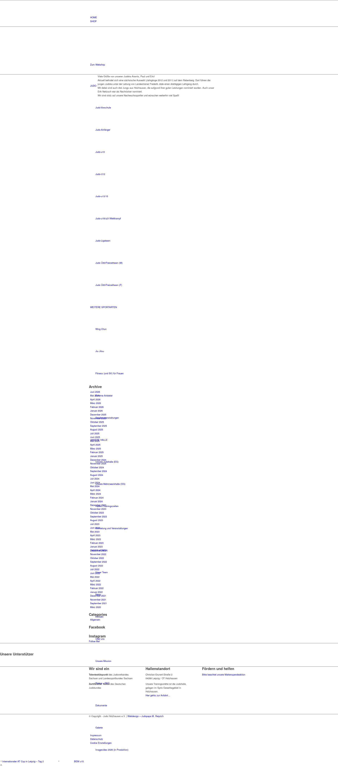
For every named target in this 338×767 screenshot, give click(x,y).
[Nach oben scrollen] (1, 765)
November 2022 (98, 554)
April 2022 (95, 580)
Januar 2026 (96, 410)
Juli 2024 (94, 478)
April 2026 (95, 399)
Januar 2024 (96, 501)
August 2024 (96, 475)
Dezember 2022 (98, 550)
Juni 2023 (95, 527)
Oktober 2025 (97, 422)
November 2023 (98, 509)
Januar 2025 (96, 456)
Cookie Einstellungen (101, 742)
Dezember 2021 (98, 595)
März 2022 (95, 584)
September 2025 (98, 425)
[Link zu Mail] (91, 10)
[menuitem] (169, 17)
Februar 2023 (97, 542)
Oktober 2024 (97, 467)
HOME (93, 17)
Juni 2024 (95, 482)
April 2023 (95, 535)
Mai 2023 (94, 531)
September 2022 (98, 561)
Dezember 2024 (98, 459)
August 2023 (96, 520)
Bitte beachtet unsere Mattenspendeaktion (223, 674)
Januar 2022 (96, 592)
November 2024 (98, 463)
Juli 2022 (94, 569)
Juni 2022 (95, 573)
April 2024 (95, 490)
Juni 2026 (95, 391)
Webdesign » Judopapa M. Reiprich (145, 716)
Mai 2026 (94, 395)
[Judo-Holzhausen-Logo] (115, 43)
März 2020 (95, 607)
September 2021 (98, 603)
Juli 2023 (94, 524)
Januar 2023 (96, 546)
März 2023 (95, 539)
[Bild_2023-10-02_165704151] (156, 347)
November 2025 (98, 418)
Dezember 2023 (98, 505)
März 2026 (95, 403)
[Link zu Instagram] (91, 6)
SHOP (93, 21)
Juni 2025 (95, 437)
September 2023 (98, 516)
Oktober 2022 (97, 558)
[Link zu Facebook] (91, 2)
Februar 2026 (97, 407)
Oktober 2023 (97, 512)
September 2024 (98, 471)
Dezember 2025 (98, 414)
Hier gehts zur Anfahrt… (158, 695)
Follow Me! (94, 641)
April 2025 (95, 444)
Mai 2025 (94, 441)
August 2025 (96, 429)
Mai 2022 (94, 576)
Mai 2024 (94, 486)
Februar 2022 (97, 588)
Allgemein (95, 619)
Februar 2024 (97, 497)
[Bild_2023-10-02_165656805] (156, 204)
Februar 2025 (97, 452)
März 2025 (95, 448)
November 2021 (98, 599)
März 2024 (95, 493)
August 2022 (96, 565)
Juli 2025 (94, 433)
